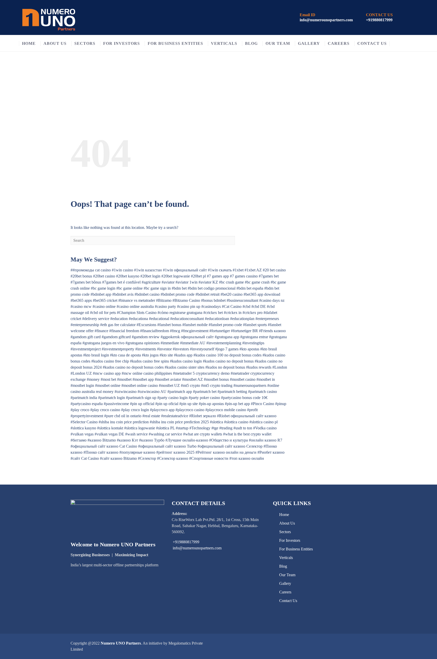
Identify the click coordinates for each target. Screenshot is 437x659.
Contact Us (372, 43)
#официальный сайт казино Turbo (167, 446)
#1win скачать (220, 270)
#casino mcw (81, 306)
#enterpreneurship (85, 325)
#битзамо (78, 440)
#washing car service (165, 434)
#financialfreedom (154, 331)
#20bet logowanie (175, 276)
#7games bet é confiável (121, 282)
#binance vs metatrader (136, 300)
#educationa (138, 318)
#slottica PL (165, 428)
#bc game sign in (157, 288)
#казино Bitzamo (102, 440)
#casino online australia (135, 306)
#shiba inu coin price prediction (124, 422)
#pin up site (188, 404)
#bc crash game (231, 282)
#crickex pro (253, 312)
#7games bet (269, 276)
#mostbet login (82, 385)
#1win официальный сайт (185, 270)
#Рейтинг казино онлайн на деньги (225, 452)
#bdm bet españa (249, 288)
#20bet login (150, 276)
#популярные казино (137, 452)
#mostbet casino (242, 379)
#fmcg (175, 331)
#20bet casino (104, 276)
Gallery (309, 43)
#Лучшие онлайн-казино (186, 440)
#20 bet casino (274, 270)
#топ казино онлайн (246, 458)
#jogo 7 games (226, 349)
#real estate (151, 416)
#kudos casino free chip (110, 361)
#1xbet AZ (253, 270)
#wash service (136, 434)
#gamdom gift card (86, 337)
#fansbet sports (255, 325)
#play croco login (135, 410)
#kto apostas (249, 349)
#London (279, 367)
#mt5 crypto (190, 385)
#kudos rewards (258, 367)
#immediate (170, 343)
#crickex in (233, 312)
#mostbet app (143, 379)
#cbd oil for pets (103, 312)
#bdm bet (179, 288)
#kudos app (183, 355)
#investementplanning (223, 343)
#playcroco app (162, 410)
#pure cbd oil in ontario (122, 416)
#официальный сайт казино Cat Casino (104, 446)
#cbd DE (258, 306)
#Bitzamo (163, 300)
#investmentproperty (118, 349)
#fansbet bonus (169, 325)
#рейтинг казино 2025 (175, 452)
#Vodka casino (265, 428)
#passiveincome (116, 404)
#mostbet (124, 379)
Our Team (278, 43)
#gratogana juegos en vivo (103, 343)
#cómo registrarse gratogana (180, 312)
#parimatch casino (262, 391)
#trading (225, 428)
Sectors (84, 43)
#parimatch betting (232, 391)
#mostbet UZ (169, 385)
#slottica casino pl (263, 422)
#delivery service (95, 318)
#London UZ (81, 373)
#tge (214, 428)
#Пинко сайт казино (100, 452)
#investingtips (253, 343)
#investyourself (202, 349)
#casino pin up (188, 306)
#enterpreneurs (267, 318)
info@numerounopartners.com (326, 20)
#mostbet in (265, 379)
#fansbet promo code (225, 325)
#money (93, 379)
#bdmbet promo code (177, 294)
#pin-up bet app (237, 404)
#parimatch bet (204, 391)
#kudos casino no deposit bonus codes (133, 367)
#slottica (216, 422)
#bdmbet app (101, 294)
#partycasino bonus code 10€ (244, 397)
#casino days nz (272, 300)
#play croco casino (105, 410)
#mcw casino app (107, 373)
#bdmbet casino (147, 294)
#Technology (199, 428)
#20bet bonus (81, 276)
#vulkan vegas (82, 434)
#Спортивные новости (208, 458)
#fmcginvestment (194, 331)
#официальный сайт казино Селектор (230, 446)
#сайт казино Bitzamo (118, 458)
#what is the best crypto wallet (247, 434)
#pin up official (142, 404)
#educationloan (217, 318)
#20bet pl (198, 276)
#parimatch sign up (141, 397)
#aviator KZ (208, 282)
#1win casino (122, 270)
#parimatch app (179, 391)
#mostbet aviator (168, 379)
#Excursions (146, 325)
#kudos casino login (186, 361)
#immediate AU (192, 343)
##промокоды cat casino (91, 270)
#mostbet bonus (216, 379)
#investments (145, 349)
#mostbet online (107, 385)
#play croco (80, 410)
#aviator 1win (187, 282)
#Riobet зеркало (202, 416)
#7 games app (218, 276)
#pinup (280, 404)
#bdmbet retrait (207, 294)
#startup (182, 428)
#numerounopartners (249, 385)
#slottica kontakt (110, 428)
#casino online (104, 306)
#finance (101, 331)
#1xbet (238, 270)
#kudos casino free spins (149, 361)
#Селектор (147, 458)
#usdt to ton (242, 428)
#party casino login (172, 397)
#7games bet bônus (86, 282)
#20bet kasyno (127, 276)
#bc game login (103, 288)
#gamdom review (146, 337)
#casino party (165, 306)
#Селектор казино (172, 458)
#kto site (166, 355)
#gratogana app (227, 337)
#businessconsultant (242, 300)
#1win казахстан (148, 270)
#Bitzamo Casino (186, 300)
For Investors (121, 43)
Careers (338, 43)
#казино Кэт (127, 440)
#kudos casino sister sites (184, 367)
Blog (251, 43)
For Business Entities (175, 43)
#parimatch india (84, 397)
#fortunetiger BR (244, 331)
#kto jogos (150, 355)
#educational (159, 318)
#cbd (246, 306)
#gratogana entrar (254, 337)
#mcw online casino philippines (147, 373)
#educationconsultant (187, 318)
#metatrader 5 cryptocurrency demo (201, 373)
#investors (181, 349)
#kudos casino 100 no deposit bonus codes (227, 355)
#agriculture (151, 282)
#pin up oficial (166, 404)
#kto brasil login (96, 355)
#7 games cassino (244, 276)
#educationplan (242, 318)
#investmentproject (86, 349)
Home (29, 43)
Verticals (224, 43)
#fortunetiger (219, 331)
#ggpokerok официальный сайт (187, 337)
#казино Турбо (151, 440)
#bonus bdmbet (213, 300)
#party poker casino (204, 397)
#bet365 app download (262, 294)
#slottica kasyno (83, 428)
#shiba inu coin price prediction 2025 (179, 422)
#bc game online (129, 288)
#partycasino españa (87, 404)
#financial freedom (124, 331)
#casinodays (211, 306)
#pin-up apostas (211, 404)
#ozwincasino (126, 391)
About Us (55, 43)
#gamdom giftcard (116, 337)
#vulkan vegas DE (109, 434)
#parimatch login (111, 397)
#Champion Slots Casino (137, 312)
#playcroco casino (190, 410)
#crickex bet (213, 312)
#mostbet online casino (139, 385)
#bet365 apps (81, 300)
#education (119, 318)
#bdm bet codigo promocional (211, 288)
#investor (164, 349)
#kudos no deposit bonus (225, 367)
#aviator (168, 282)
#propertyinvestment (87, 416)
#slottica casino (236, 422)
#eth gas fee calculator (118, 325)
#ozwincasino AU (152, 391)
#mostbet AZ (192, 379)
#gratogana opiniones (142, 343)
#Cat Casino (232, 306)
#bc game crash (257, 282)
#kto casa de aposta (125, 355)
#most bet (108, 379)
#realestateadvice (174, 416)
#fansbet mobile (195, 325)
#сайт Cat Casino (85, 458)
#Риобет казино (271, 452)
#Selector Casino (84, 422)
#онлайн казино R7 (265, 440)
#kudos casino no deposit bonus (228, 361)
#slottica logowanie (139, 428)
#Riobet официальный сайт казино (246, 416)
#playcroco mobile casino (225, 410)
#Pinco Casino (262, 404)
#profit (252, 410)
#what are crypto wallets (202, 434)
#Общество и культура (228, 440)
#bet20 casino (232, 294)
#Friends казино (272, 331)
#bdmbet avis (123, 294)
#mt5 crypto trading (216, 385)
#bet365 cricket (105, 300)
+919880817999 (379, 20)
